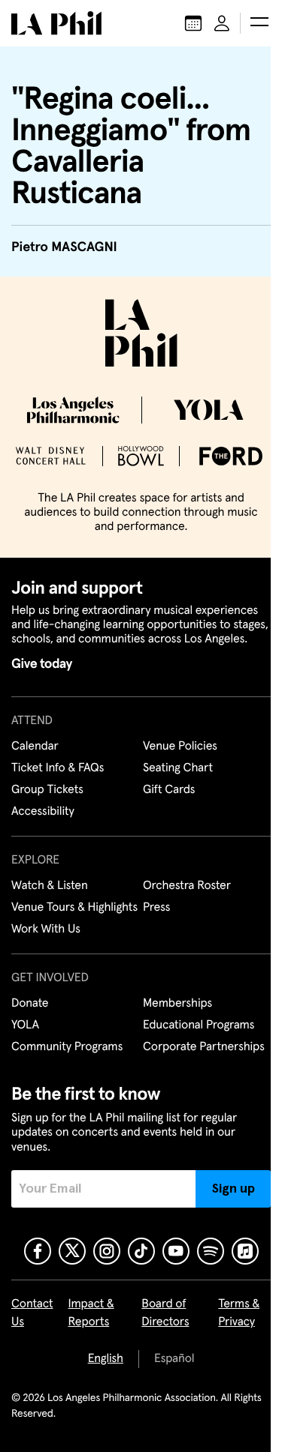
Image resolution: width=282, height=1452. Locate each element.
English (99, 1392)
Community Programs (67, 1079)
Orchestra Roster (182, 900)
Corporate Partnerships (198, 1079)
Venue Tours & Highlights (48, 931)
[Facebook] (31, 1284)
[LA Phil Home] (56, 23)
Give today (41, 678)
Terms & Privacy (231, 1346)
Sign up (222, 1221)
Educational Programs (193, 1058)
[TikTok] (135, 1284)
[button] (248, 23)
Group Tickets (47, 804)
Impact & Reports (91, 1346)
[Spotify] (204, 1284)
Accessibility (42, 826)
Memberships (172, 1036)
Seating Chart (173, 783)
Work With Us (45, 962)
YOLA (25, 1058)
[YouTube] (169, 1284)
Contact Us (32, 1346)
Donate (29, 1036)
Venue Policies (175, 761)
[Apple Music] (239, 1284)
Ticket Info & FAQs (57, 783)
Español (168, 1392)
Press (151, 922)
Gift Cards (164, 804)
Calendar (35, 761)
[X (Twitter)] (66, 1284)
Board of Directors (161, 1346)
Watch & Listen (49, 900)
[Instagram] (100, 1284)
